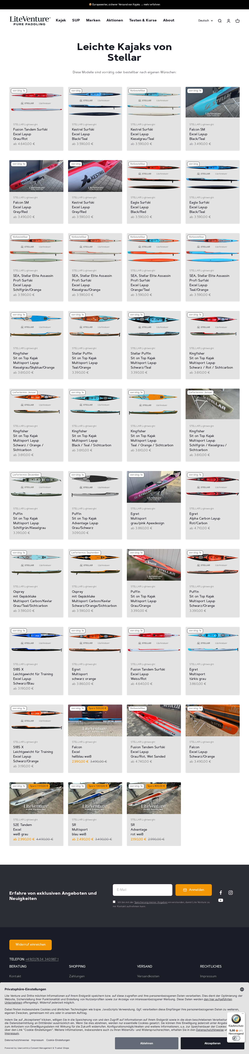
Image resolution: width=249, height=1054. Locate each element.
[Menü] (242, 1014)
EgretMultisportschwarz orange (84, 674)
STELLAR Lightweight (25, 124)
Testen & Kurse (143, 21)
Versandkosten (148, 976)
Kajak (61, 21)
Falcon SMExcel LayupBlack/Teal (198, 134)
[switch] (236, 1038)
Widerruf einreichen (31, 944)
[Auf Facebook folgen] (220, 892)
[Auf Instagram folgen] (230, 892)
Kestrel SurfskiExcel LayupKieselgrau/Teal (142, 134)
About (168, 21)
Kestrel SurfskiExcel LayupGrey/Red (83, 207)
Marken (93, 21)
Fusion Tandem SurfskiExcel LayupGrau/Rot (30, 134)
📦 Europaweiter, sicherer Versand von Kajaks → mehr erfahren (124, 5)
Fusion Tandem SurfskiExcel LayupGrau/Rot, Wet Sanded (148, 752)
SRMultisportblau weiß (80, 830)
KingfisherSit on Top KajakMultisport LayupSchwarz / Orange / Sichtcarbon (28, 441)
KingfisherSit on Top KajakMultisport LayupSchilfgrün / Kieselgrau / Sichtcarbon (208, 441)
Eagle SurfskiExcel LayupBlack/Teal (199, 207)
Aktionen (114, 21)
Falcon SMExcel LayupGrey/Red (22, 207)
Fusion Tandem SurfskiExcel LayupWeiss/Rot (148, 674)
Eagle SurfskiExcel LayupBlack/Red (141, 207)
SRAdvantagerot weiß (139, 830)
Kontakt (15, 976)
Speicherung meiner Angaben (150, 902)
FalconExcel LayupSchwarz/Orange (202, 752)
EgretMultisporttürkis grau (197, 674)
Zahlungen (77, 976)
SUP (76, 21)
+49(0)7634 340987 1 (42, 959)
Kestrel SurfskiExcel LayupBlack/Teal (83, 134)
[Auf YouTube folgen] (220, 900)
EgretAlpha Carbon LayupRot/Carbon (204, 518)
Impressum (208, 976)
